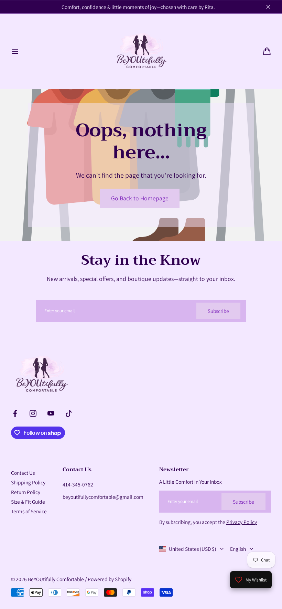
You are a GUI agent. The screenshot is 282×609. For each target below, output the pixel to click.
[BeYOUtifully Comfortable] (141, 51)
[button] (15, 51)
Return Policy (25, 492)
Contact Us (23, 472)
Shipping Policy (28, 482)
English (238, 548)
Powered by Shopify (109, 579)
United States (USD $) (192, 548)
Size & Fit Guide (28, 501)
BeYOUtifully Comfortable (56, 579)
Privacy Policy (241, 521)
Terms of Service (29, 511)
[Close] (268, 7)
